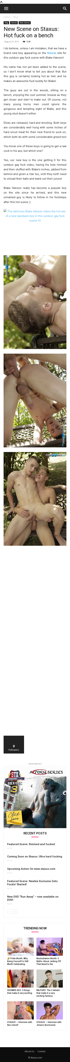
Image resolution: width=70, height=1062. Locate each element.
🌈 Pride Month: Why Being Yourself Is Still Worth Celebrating (17, 961)
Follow (14, 737)
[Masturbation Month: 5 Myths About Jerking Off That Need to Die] (49, 947)
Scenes (14, 22)
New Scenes (25, 22)
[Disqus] (35, 597)
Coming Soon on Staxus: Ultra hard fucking (34, 856)
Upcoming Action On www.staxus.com (31, 868)
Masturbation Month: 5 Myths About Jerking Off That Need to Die (48, 961)
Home (7, 17)
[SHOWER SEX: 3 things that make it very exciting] (20, 979)
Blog (15, 17)
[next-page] (15, 911)
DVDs (9, 904)
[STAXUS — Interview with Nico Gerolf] (20, 1010)
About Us (29, 1051)
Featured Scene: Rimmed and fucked (31, 844)
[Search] (65, 8)
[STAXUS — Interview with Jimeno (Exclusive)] (49, 1010)
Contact (41, 1051)
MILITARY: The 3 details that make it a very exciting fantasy (48, 993)
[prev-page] (9, 911)
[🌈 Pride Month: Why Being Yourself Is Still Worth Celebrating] (20, 947)
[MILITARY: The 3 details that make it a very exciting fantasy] (49, 979)
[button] (6, 8)
